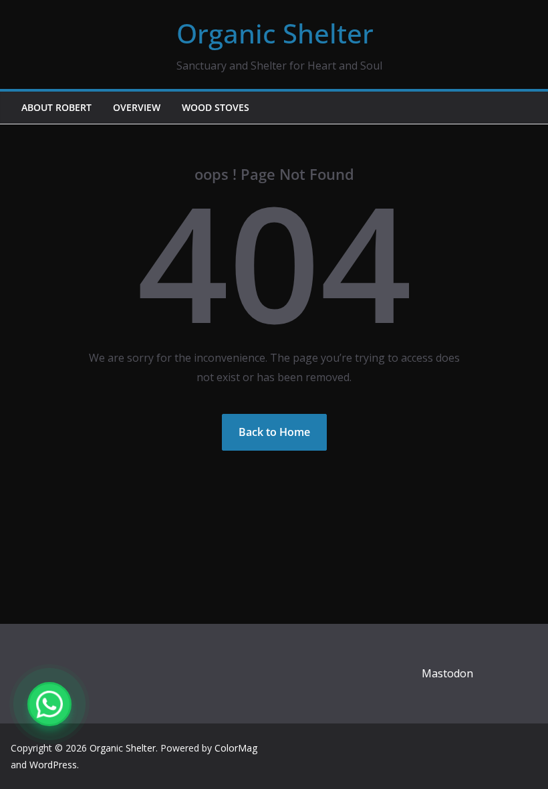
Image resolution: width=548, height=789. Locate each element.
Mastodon (447, 673)
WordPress (53, 764)
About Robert (56, 107)
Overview (136, 107)
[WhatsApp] (49, 704)
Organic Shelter (275, 33)
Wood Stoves (215, 107)
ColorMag (236, 748)
